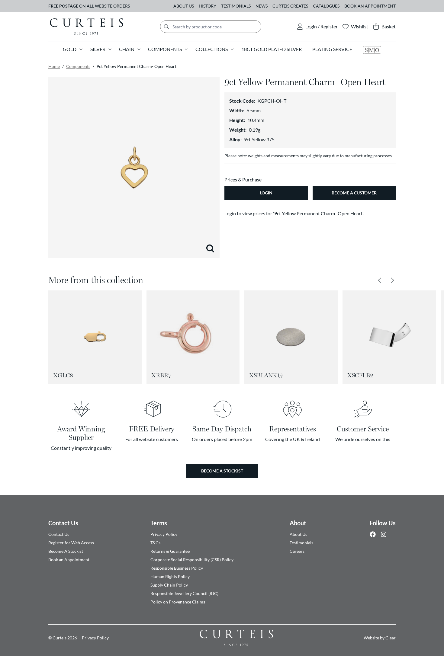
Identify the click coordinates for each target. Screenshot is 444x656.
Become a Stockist (222, 470)
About (298, 522)
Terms (158, 522)
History (207, 5)
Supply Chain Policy (169, 584)
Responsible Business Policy (176, 568)
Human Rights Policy (170, 576)
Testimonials (236, 5)
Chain (126, 49)
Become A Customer (354, 192)
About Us (183, 5)
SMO (372, 50)
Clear (390, 637)
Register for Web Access (71, 542)
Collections (211, 49)
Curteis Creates (290, 5)
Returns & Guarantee (170, 551)
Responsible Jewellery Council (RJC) (184, 593)
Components (165, 49)
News (262, 5)
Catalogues (326, 5)
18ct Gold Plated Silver (271, 49)
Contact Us (63, 522)
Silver (97, 49)
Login (266, 192)
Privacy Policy (163, 534)
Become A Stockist (65, 551)
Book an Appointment (370, 5)
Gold (69, 49)
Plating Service (332, 49)
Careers (297, 551)
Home (54, 66)
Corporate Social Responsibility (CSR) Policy (191, 559)
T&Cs (155, 542)
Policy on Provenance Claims (177, 601)
